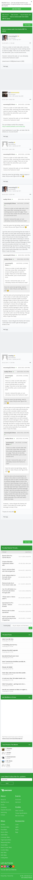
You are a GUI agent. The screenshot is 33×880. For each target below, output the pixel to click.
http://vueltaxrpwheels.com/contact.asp (13, 126)
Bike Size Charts (19, 816)
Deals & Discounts (6, 810)
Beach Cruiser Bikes (6, 847)
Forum (2, 805)
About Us (3, 799)
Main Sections (14, 14)
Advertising (4, 812)
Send (7, 783)
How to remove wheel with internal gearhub (8, 570)
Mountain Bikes (5, 827)
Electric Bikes (4, 832)
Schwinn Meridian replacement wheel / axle (8, 563)
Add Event (18, 802)
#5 (30, 362)
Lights (16, 827)
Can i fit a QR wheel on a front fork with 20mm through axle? (9, 590)
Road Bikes (4, 829)
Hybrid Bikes (4, 835)
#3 (30, 149)
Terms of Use (10, 876)
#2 (30, 99)
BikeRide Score (5, 802)
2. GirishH (8, 752)
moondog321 (13, 36)
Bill (9, 93)
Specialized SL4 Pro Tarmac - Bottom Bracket (7, 604)
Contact (3, 815)
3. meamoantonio (11, 757)
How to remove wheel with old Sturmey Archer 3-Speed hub (9, 618)
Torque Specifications (21, 813)
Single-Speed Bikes (6, 840)
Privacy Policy (4, 876)
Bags (16, 832)
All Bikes (3, 824)
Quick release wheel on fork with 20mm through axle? (9, 577)
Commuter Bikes (5, 837)
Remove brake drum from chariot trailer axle (9, 584)
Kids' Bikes (4, 852)
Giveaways (4, 807)
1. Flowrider (9, 748)
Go (30, 628)
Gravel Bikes (4, 845)
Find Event (18, 799)
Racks (16, 829)
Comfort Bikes (5, 850)
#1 (30, 43)
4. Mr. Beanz (9, 761)
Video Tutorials (19, 810)
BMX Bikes (4, 855)
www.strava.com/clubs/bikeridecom (12, 738)
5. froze (8, 765)
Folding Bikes (4, 857)
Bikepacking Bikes (5, 842)
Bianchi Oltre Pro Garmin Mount (7, 556)
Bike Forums (5, 14)
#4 (30, 194)
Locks (16, 824)
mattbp (11, 142)
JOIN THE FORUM (16, 9)
